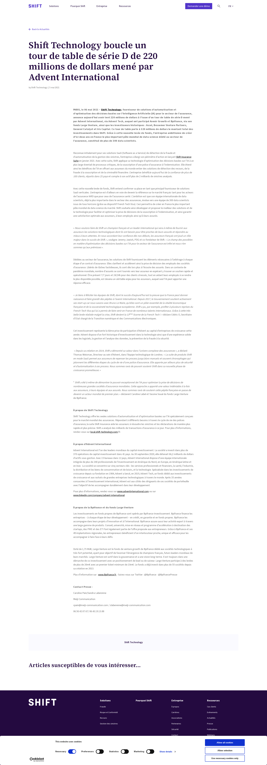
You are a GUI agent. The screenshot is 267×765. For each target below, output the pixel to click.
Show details (166, 751)
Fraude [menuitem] (103, 706)
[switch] (97, 750)
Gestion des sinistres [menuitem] (109, 723)
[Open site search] (219, 6)
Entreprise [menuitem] (101, 6)
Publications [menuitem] (212, 729)
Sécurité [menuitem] (175, 729)
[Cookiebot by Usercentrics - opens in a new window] (37, 759)
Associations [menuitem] (176, 718)
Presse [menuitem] (210, 723)
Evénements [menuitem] (212, 712)
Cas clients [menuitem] (211, 706)
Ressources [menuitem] (125, 6)
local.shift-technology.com (104, 432)
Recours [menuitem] (103, 718)
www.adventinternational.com (133, 491)
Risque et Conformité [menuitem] (109, 712)
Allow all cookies (225, 742)
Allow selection (224, 750)
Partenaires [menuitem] (176, 723)
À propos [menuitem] (175, 706)
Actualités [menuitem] (211, 718)
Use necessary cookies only (224, 758)
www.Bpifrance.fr (107, 574)
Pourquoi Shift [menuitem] (77, 6)
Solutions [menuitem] (54, 6)
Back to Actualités (40, 29)
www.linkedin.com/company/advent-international (99, 495)
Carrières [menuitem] (175, 712)
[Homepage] (35, 6)
